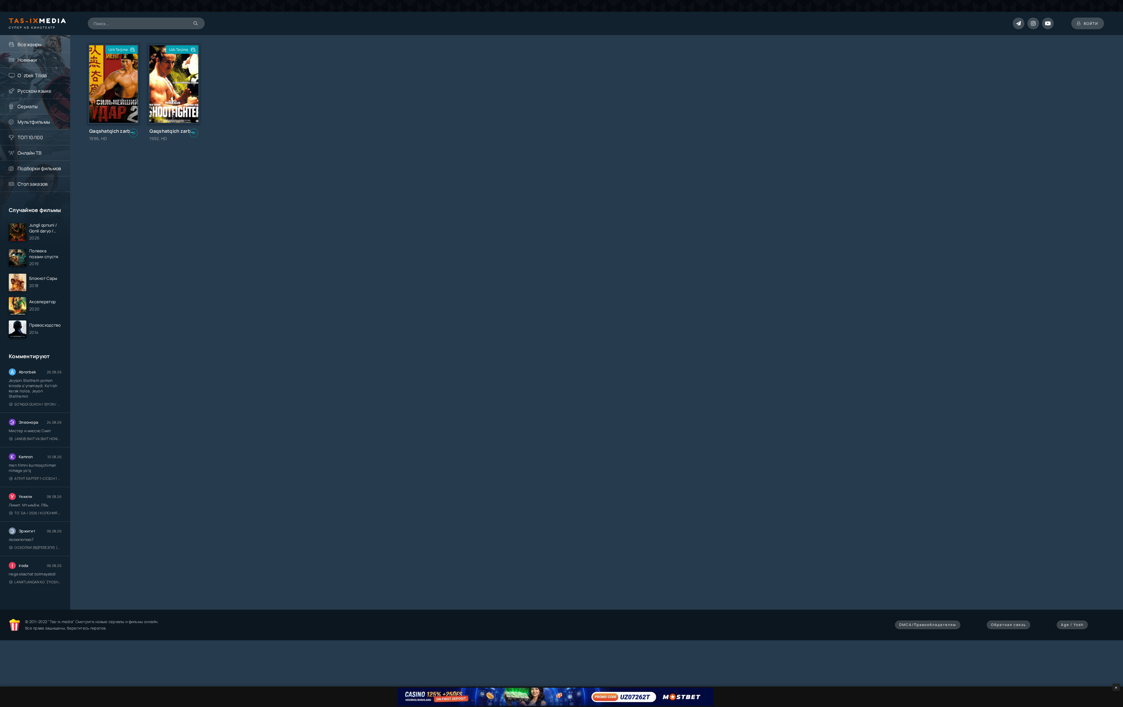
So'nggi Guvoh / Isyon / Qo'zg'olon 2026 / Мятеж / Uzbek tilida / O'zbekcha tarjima (37, 404)
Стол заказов (33, 184)
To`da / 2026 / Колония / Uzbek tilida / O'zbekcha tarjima (37, 513)
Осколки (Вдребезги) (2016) (37, 547)
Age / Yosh (1072, 624)
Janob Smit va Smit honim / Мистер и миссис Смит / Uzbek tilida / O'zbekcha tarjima (37, 438)
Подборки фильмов (39, 168)
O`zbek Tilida (32, 75)
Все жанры (30, 44)
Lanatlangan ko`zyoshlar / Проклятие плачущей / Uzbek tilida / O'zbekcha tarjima (37, 582)
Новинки (27, 60)
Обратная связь (1008, 624)
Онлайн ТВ (30, 153)
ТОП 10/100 (30, 137)
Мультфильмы (34, 122)
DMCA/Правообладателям (927, 624)
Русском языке (34, 91)
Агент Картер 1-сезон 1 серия (37, 478)
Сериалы (28, 106)
